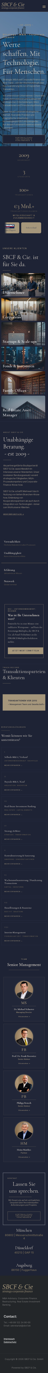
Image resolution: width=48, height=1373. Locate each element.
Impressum (9, 1338)
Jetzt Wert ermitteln (25, 651)
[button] (44, 6)
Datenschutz (10, 1342)
